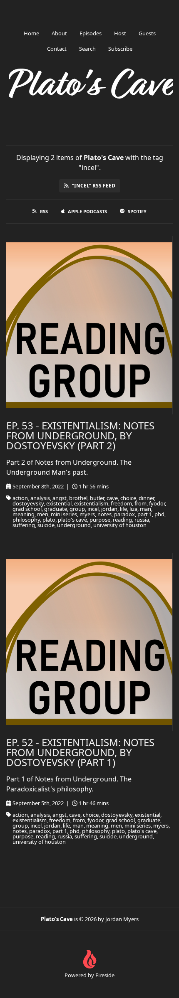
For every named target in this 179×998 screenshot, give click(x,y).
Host (120, 33)
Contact (57, 48)
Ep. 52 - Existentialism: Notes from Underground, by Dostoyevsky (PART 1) (80, 752)
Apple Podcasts (87, 211)
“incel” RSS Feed (93, 185)
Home (31, 33)
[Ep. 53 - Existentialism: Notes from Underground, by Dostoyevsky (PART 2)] (89, 325)
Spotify (137, 211)
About (59, 33)
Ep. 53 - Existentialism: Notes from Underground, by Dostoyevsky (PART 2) (80, 435)
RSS (44, 211)
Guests (147, 33)
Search (87, 48)
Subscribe (120, 48)
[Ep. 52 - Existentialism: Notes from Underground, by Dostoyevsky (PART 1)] (89, 642)
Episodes (91, 33)
